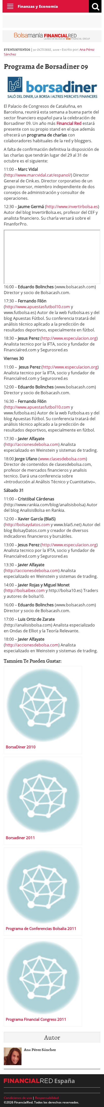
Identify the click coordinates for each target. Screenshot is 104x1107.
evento (10, 49)
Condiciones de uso (18, 1098)
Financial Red (69, 123)
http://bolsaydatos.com (27, 524)
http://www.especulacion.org (69, 338)
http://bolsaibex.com (25, 590)
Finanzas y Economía (38, 6)
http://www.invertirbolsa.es (72, 206)
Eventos (23, 49)
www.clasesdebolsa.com (63, 459)
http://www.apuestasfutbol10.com (37, 306)
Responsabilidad (47, 1098)
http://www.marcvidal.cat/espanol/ (38, 175)
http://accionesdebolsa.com (31, 444)
